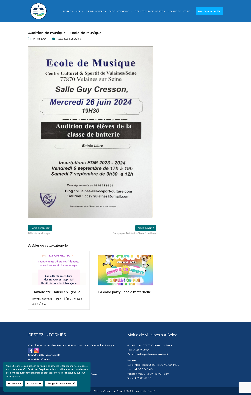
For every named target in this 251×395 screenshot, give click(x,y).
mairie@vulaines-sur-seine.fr (152, 354)
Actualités (33, 359)
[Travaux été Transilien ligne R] (59, 272)
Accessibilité (53, 355)
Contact (45, 359)
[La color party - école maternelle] (125, 272)
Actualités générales (69, 38)
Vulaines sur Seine (113, 391)
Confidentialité (36, 355)
